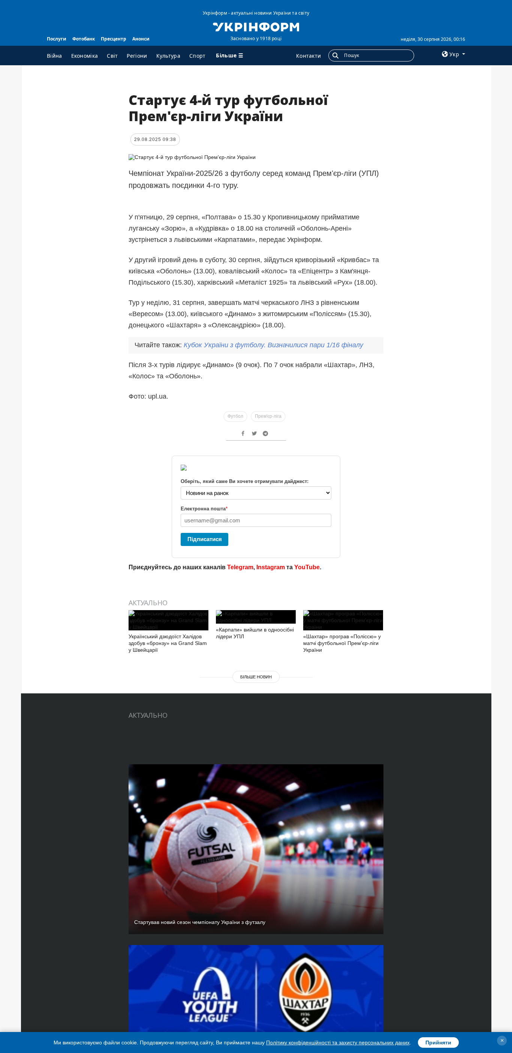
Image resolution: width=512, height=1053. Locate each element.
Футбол (235, 416)
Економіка (84, 55)
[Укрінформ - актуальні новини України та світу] (256, 26)
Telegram (240, 567)
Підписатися (204, 539)
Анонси (141, 39)
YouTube (307, 567)
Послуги (56, 39)
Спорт (197, 55)
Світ (112, 55)
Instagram (270, 567)
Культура (168, 55)
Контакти (308, 55)
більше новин (256, 677)
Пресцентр (113, 39)
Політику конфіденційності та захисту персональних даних (338, 1043)
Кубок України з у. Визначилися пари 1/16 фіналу (273, 345)
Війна (54, 55)
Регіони (137, 55)
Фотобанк (83, 39)
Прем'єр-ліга (268, 416)
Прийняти (438, 1043)
